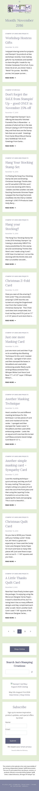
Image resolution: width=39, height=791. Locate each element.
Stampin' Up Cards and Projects (16, 33)
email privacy (26, 747)
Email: (7, 729)
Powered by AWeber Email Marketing (19, 750)
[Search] (32, 672)
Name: (8, 722)
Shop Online (25, 695)
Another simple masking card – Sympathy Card (16, 465)
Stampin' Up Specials (12, 90)
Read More (10, 78)
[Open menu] (19, 1)
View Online (13, 695)
